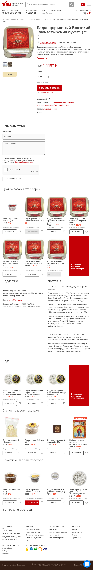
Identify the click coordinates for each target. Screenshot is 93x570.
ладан (9, 74)
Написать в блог (55, 535)
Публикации (76, 538)
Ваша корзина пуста (83, 10)
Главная (6, 19)
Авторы (74, 529)
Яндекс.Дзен (7, 548)
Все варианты (32, 502)
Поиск (71, 4)
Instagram (5, 551)
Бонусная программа (56, 538)
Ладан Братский (50, 109)
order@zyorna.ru (47, 13)
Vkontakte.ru (6, 554)
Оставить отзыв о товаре (58, 532)
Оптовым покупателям (34, 538)
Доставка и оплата (33, 532)
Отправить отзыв (13, 178)
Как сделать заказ (32, 529)
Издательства (77, 532)
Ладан (45, 19)
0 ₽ (83, 5)
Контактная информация (35, 535)
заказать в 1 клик (46, 93)
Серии (74, 535)
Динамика (21, 565)
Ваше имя (7, 131)
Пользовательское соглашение (50, 566)
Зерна (6, 4)
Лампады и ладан (33, 19)
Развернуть (42, 58)
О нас (28, 540)
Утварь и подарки (17, 19)
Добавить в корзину (49, 88)
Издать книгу (53, 529)
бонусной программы (24, 162)
